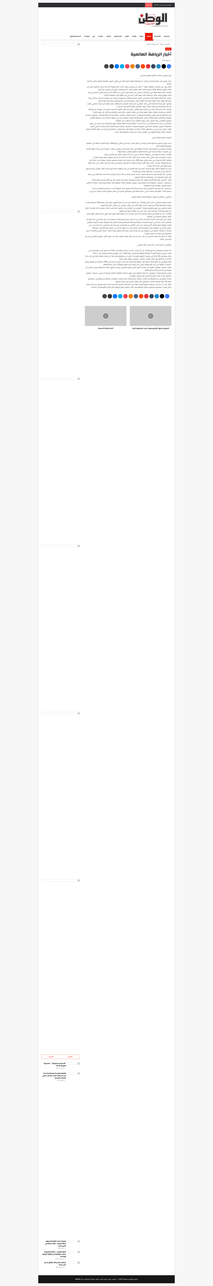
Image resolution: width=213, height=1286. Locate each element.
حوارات (100, 36)
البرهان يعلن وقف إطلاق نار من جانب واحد (55, 1263)
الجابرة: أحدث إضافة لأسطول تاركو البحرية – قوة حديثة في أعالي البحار (55, 1243)
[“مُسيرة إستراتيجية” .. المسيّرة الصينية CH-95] (74, 1066)
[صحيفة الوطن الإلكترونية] (152, 20)
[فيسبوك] (169, 66)
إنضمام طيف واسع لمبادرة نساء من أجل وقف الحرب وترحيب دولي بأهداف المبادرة (54, 1075)
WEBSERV (78, 1279)
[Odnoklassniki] (132, 66)
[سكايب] (122, 66)
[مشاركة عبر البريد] (111, 66)
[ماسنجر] (117, 66)
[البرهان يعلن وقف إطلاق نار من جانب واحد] (74, 1265)
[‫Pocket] (127, 66)
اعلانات (108, 36)
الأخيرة (51, 1056)
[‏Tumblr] (153, 66)
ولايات (134, 36)
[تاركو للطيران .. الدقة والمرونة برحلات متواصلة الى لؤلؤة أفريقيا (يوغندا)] (74, 1255)
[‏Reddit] (143, 66)
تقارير (127, 36)
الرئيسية (167, 44)
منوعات (87, 36)
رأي (94, 36)
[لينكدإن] (158, 66)
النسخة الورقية (75, 36)
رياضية (149, 36)
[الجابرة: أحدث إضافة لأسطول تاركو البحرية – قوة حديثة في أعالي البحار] (74, 1244)
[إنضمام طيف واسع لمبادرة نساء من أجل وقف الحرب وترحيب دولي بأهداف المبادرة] (74, 1155)
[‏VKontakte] (137, 66)
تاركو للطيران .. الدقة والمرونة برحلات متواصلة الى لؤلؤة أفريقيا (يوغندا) (54, 1254)
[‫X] (164, 66)
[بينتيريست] (148, 66)
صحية (141, 36)
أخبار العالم (118, 36)
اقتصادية (157, 36)
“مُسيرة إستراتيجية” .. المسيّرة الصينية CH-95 (55, 1064)
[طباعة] (106, 66)
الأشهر (70, 1056)
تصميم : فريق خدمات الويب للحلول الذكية (103, 1279)
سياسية (167, 36)
